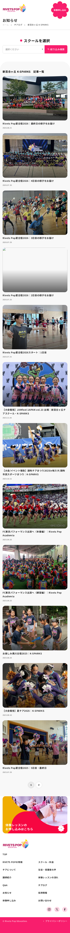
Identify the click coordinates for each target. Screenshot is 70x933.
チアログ (18, 24)
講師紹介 (7, 877)
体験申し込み (9, 900)
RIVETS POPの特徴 (12, 862)
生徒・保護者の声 (47, 869)
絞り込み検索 (56, 49)
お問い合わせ (45, 900)
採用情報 (42, 893)
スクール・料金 (46, 862)
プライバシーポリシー (56, 921)
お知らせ (7, 893)
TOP (5, 854)
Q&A (5, 885)
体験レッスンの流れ (48, 877)
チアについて (9, 869)
